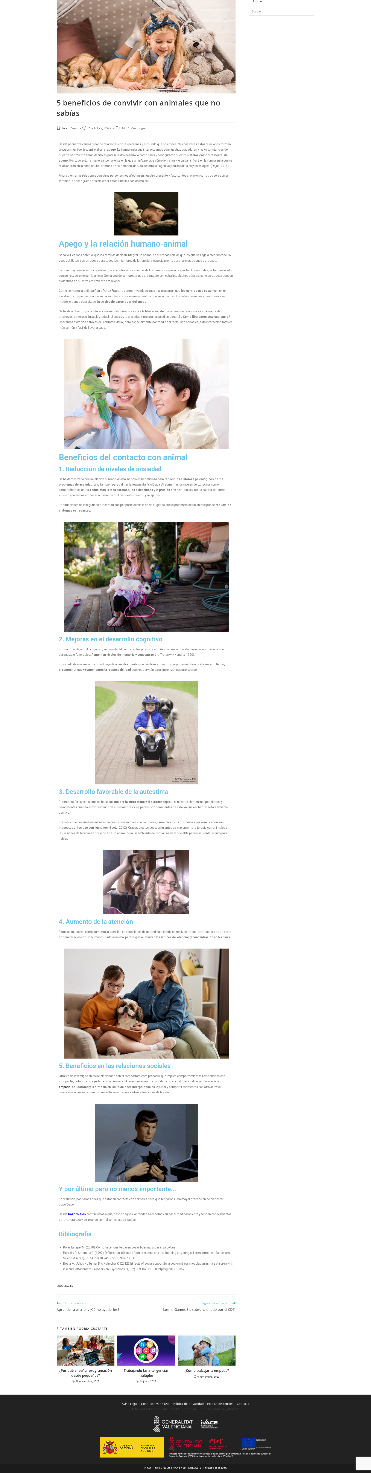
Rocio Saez (70, 128)
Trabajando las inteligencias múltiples (146, 1373)
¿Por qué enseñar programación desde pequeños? (85, 1373)
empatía (64, 1087)
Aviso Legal (130, 1404)
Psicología (138, 128)
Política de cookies (220, 1404)
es (71, 1285)
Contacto (243, 1404)
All (124, 128)
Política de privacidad (188, 1404)
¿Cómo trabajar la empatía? (206, 1370)
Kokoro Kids (77, 1214)
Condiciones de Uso (155, 1404)
